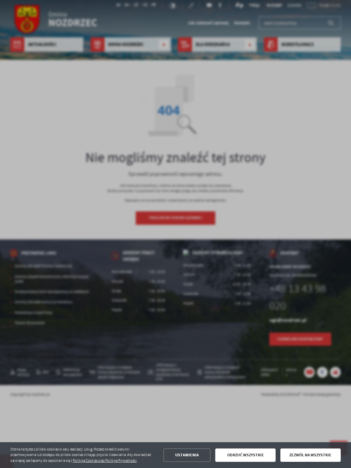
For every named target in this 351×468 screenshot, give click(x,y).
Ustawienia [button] (187, 455)
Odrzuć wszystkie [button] (245, 455)
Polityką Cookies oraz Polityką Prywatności (105, 460)
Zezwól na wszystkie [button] (310, 455)
